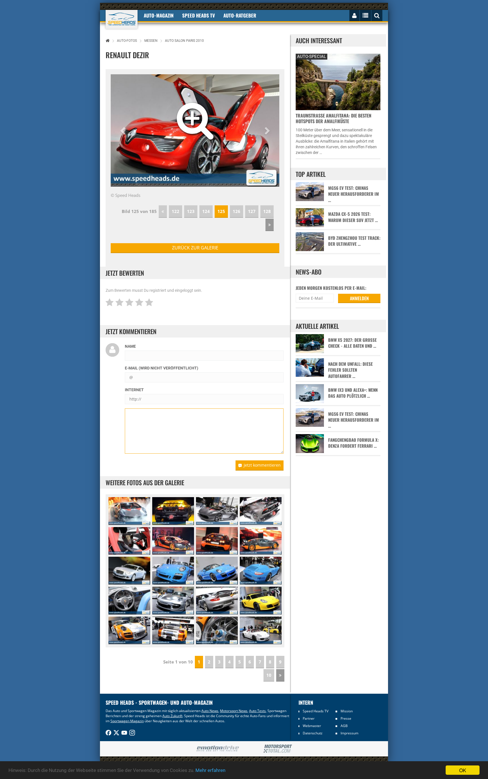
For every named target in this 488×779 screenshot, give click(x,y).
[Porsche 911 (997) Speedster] (173, 571)
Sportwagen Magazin (127, 721)
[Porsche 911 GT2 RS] (173, 601)
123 (191, 211)
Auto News (209, 710)
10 (268, 675)
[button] (123, 130)
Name (130, 346)
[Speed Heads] (122, 19)
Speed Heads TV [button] (198, 15)
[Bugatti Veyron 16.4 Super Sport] (173, 541)
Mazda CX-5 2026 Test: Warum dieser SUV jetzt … (353, 217)
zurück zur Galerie (195, 248)
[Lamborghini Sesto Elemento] (129, 511)
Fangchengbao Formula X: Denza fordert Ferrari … (353, 443)
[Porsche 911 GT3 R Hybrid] (129, 631)
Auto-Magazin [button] (159, 15)
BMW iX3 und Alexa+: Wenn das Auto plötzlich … (353, 393)
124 (206, 211)
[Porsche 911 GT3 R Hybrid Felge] (217, 631)
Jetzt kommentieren (262, 465)
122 (175, 211)
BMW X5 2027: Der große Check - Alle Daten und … (352, 343)
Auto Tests (257, 710)
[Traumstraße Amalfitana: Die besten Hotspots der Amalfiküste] (338, 81)
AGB (344, 725)
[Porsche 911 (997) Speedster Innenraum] (129, 601)
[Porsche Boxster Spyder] (261, 631)
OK (462, 770)
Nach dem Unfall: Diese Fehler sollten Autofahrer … (350, 370)
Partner (309, 718)
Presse (346, 718)
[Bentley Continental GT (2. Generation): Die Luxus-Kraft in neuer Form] (129, 571)
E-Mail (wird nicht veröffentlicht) (161, 368)
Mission (347, 711)
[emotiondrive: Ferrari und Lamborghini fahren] (217, 749)
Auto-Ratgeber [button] (239, 15)
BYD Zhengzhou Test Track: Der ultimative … (354, 241)
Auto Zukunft (172, 715)
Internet (134, 390)
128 (267, 211)
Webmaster (312, 725)
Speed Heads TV (315, 711)
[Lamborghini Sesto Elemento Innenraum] (129, 541)
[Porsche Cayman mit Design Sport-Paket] (261, 601)
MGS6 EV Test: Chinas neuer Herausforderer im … (353, 194)
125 (221, 211)
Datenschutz (313, 733)
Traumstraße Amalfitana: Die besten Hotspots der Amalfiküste (333, 118)
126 (236, 211)
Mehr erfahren (210, 770)
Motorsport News (233, 710)
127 (252, 211)
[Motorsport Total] (278, 748)
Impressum (349, 733)
